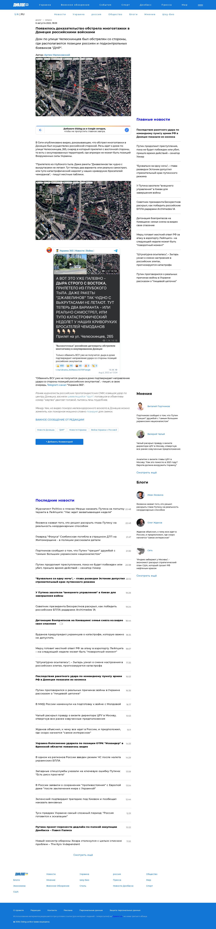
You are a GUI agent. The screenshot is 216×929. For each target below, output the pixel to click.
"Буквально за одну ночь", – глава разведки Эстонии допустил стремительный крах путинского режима (157, 171)
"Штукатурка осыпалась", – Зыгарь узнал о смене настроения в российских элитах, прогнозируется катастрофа (157, 259)
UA (17, 14)
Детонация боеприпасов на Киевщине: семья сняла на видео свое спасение (157, 222)
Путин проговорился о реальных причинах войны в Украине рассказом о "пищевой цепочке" (157, 278)
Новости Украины (78, 430)
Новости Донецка (46, 430)
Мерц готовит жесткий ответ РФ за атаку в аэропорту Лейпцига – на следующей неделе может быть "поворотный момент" (158, 240)
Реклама (68, 910)
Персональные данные (91, 910)
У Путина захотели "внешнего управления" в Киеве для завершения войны (155, 189)
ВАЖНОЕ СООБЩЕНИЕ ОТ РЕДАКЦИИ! (60, 419)
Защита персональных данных (125, 910)
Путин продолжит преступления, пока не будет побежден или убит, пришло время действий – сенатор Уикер (158, 151)
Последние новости (55, 500)
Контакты (52, 910)
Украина (48, 20)
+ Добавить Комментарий (59, 442)
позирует (92, 411)
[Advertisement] (83, 469)
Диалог (39, 20)
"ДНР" (62, 430)
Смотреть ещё (83, 855)
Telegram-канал (57, 385)
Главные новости (153, 119)
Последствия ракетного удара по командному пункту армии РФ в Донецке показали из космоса (158, 133)
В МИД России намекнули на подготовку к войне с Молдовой (78, 704)
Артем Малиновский (57, 55)
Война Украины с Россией (104, 430)
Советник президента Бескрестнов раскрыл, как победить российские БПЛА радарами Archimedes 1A (159, 205)
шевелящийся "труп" (80, 396)
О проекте (18, 910)
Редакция (36, 910)
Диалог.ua (117, 916)
